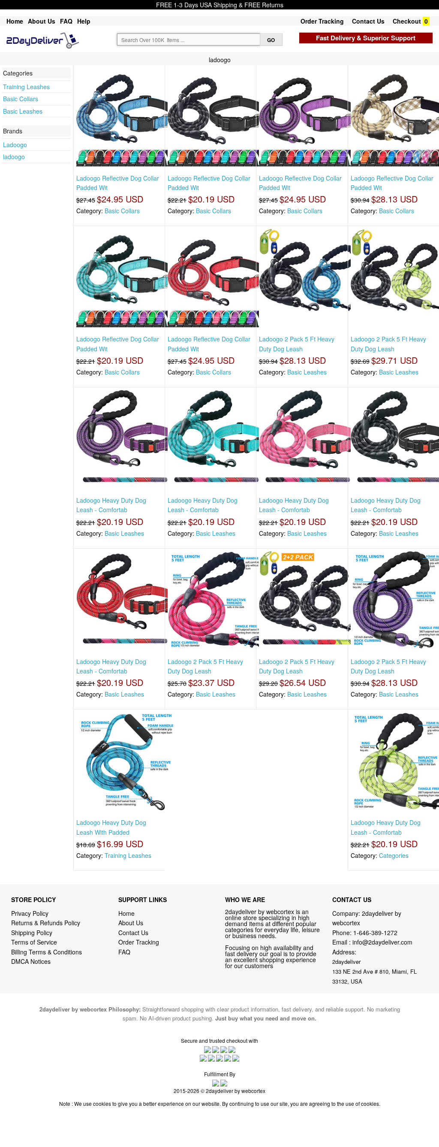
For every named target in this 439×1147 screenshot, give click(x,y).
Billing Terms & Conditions (46, 952)
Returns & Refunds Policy (45, 922)
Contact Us (368, 21)
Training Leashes (26, 86)
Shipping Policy (32, 932)
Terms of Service (34, 942)
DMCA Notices (31, 961)
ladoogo (14, 156)
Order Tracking (322, 21)
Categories (394, 855)
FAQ (66, 21)
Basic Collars (20, 98)
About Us (41, 21)
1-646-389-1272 (375, 932)
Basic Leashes (22, 111)
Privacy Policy (29, 913)
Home (14, 21)
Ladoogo (15, 144)
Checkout (407, 21)
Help (83, 21)
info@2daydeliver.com (382, 942)
